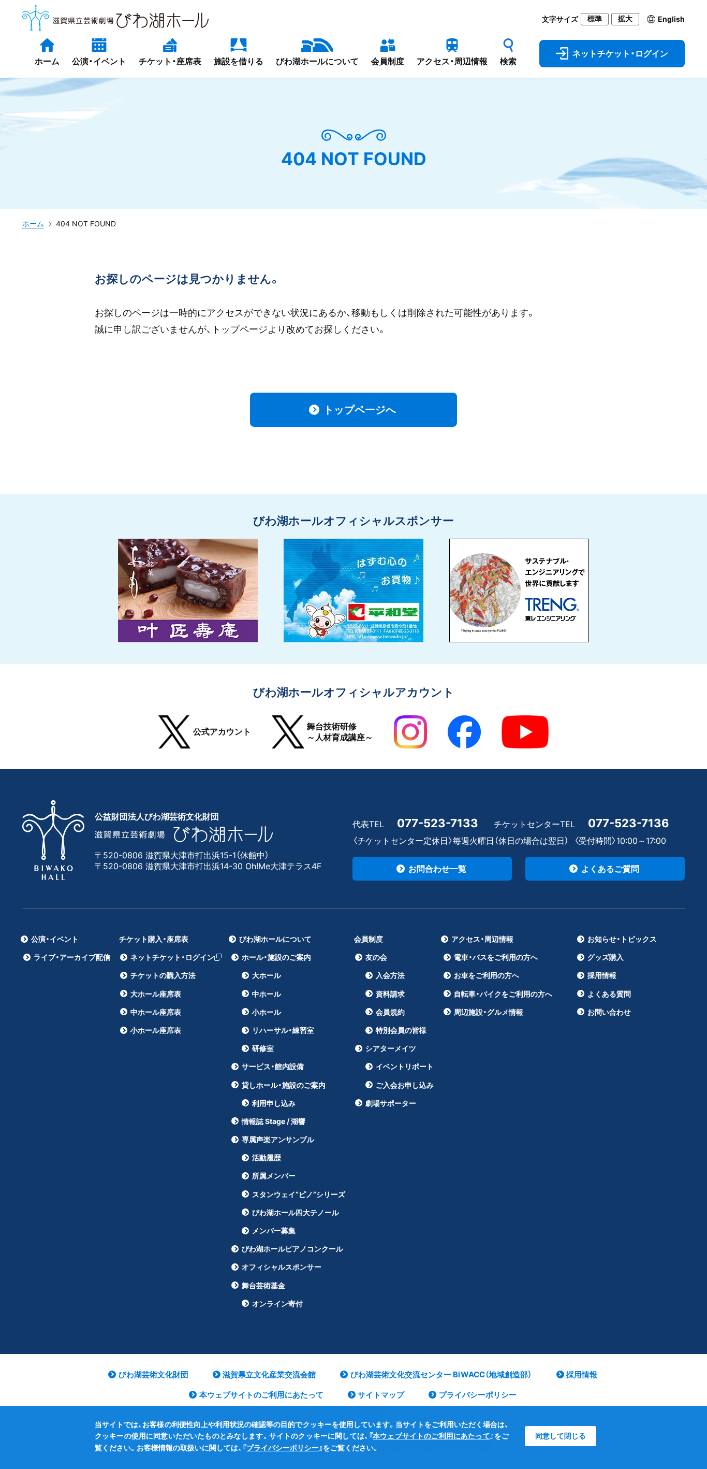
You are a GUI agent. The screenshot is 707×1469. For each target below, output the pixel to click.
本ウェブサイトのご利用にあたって (431, 1435)
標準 (594, 19)
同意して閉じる (560, 1435)
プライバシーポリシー (282, 1447)
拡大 (625, 19)
